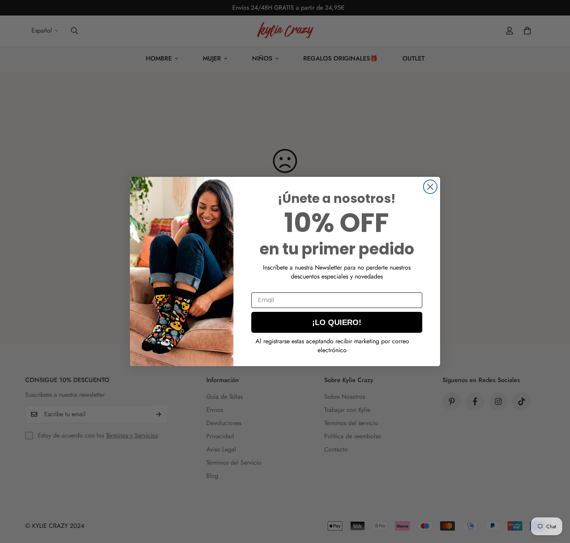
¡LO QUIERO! (336, 322)
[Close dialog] (430, 187)
